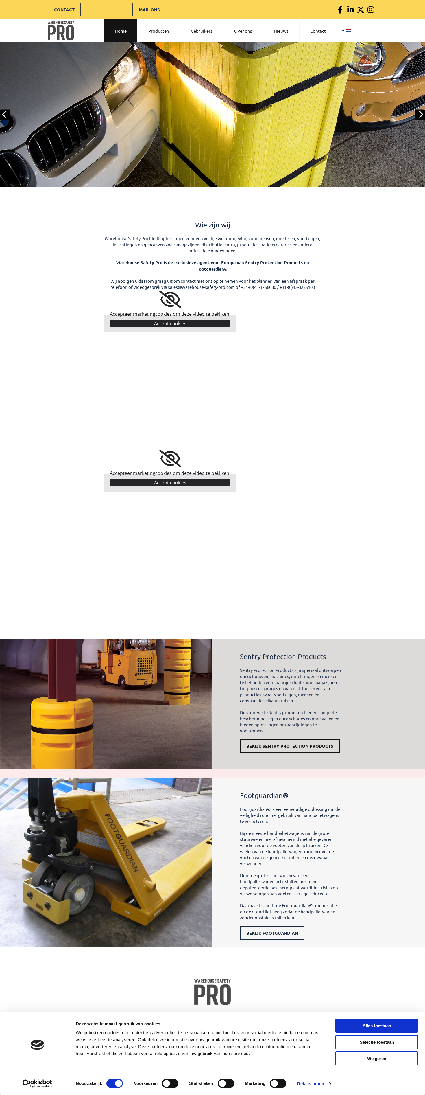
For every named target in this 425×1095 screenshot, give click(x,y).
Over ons (243, 31)
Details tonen (310, 1083)
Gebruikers (201, 31)
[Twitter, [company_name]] (360, 9)
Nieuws (281, 31)
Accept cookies (170, 323)
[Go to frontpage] (212, 992)
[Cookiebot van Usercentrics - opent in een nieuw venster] (37, 1083)
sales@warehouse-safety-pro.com (201, 287)
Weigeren (376, 1058)
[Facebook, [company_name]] (340, 9)
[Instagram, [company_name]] (370, 9)
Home (121, 31)
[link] (170, 299)
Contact (318, 31)
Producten (158, 31)
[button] (64, 9)
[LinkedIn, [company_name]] (350, 9)
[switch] (170, 1083)
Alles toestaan (377, 1025)
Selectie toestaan (377, 1042)
